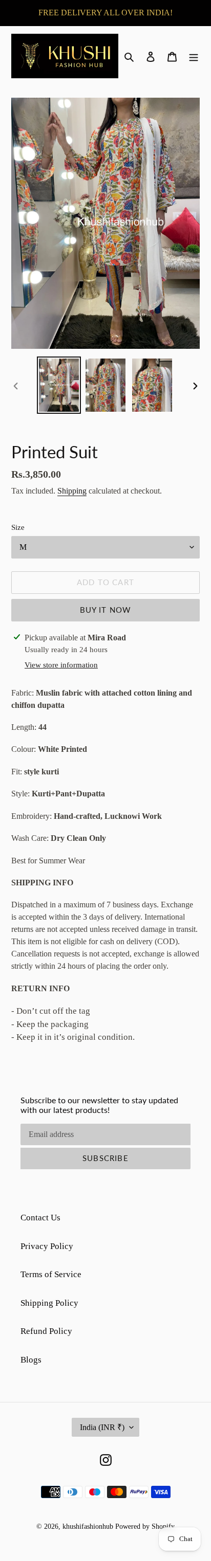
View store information (61, 665)
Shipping (72, 490)
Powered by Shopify (145, 1526)
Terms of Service (50, 1274)
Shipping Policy (49, 1303)
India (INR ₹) (102, 1427)
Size (18, 527)
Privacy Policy (46, 1246)
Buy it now (106, 609)
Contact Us (40, 1217)
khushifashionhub (87, 1526)
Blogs (30, 1360)
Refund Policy (46, 1331)
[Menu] (193, 56)
